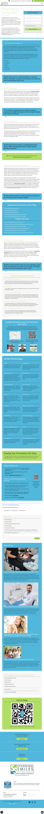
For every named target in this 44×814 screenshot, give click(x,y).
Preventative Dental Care (13, 504)
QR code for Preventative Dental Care (10, 507)
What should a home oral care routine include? (14, 222)
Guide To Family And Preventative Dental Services (19, 659)
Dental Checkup (8, 521)
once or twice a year (35, 91)
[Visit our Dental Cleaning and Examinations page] (22, 351)
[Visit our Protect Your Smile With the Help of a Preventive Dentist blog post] (21, 570)
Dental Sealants (8, 525)
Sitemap (14, 803)
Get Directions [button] (22, 738)
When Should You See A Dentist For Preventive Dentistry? (21, 607)
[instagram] (35, 802)
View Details (15, 495)
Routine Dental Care (9, 684)
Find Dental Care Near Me (10, 692)
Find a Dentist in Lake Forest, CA (12, 532)
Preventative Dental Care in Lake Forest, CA (22, 157)
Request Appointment (22, 748)
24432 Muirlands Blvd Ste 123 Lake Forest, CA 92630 (20, 0)
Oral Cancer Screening (10, 527)
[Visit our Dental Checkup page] (10, 351)
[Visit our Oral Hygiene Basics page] (33, 351)
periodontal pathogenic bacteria (14, 187)
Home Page (7, 473)
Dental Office (8, 689)
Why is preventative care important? (12, 208)
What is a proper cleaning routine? (12, 212)
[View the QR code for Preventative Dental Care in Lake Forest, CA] (32, 338)
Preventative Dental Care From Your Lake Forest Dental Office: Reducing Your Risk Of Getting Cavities (21, 635)
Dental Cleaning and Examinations (12, 523)
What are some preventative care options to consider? (15, 216)
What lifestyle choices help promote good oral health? (15, 214)
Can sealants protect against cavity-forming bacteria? (15, 226)
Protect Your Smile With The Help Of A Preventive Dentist (21, 572)
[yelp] (32, 802)
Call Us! (39, 0)
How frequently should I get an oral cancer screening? (15, 230)
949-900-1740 (8, 457)
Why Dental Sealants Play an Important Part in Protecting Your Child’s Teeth (21, 530)
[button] (42, 3)
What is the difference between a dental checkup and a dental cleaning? (19, 232)
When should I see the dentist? (11, 210)
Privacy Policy (10, 803)
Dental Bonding (8, 519)
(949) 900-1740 (4, 33)
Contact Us (22, 758)
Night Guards (8, 682)
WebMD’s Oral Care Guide (14, 475)
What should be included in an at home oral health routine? (16, 228)
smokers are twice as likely (19, 183)
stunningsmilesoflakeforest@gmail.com (32, 795)
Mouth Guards (8, 680)
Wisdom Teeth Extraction (10, 686)
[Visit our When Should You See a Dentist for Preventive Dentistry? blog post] (21, 605)
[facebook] (29, 802)
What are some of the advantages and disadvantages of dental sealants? (19, 224)
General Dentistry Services (10, 678)
